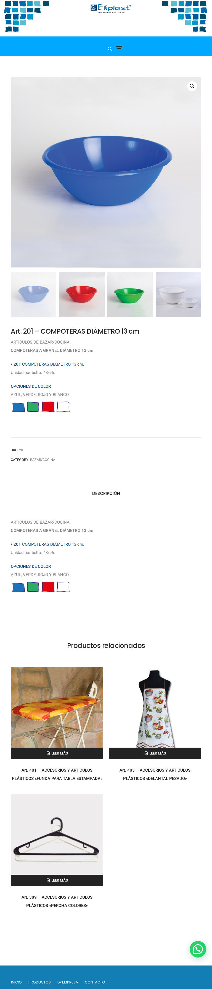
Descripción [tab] (106, 493)
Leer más (59, 753)
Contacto (95, 982)
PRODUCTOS (39, 982)
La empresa (67, 982)
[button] (192, 86)
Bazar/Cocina (42, 460)
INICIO (16, 982)
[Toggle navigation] (119, 47)
